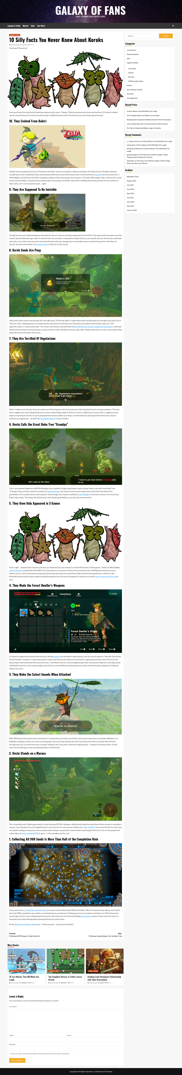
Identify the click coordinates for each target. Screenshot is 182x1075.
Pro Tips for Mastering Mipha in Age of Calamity (144, 128)
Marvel (25, 25)
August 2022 (131, 181)
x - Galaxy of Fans (133, 141)
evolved (97, 174)
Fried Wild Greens (47, 418)
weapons (56, 656)
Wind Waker (84, 494)
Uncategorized (132, 98)
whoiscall (130, 145)
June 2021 (130, 202)
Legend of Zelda (14, 25)
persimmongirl (15, 45)
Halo (33, 25)
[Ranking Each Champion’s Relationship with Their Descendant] (105, 961)
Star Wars (41, 25)
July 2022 (130, 185)
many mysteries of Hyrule (105, 576)
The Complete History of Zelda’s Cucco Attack (65, 978)
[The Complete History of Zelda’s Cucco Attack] (65, 961)
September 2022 (133, 176)
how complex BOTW (30, 833)
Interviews (132, 68)
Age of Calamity (15, 570)
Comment (13, 1006)
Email (69, 1035)
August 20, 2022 (26, 45)
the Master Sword (42, 244)
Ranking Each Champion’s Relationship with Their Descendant (104, 978)
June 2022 (130, 189)
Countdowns (131, 50)
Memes (23, 971)
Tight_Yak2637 (89, 827)
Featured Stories (133, 54)
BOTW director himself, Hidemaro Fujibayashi (93, 326)
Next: (105, 934)
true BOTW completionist (35, 910)
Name (12, 1035)
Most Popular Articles (134, 89)
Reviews (131, 77)
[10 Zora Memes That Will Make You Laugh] (26, 961)
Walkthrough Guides (135, 81)
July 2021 (130, 197)
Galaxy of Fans (90, 10)
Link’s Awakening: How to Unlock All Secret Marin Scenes (147, 124)
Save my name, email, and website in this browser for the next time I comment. (40, 1054)
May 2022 (130, 193)
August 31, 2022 (104, 983)
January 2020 (132, 210)
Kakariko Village (53, 491)
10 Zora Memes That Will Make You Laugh (24, 978)
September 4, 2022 (26, 983)
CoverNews (98, 1071)
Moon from (25, 924)
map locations (86, 916)
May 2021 (130, 206)
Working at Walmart (134, 148)
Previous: (24, 934)
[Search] (173, 26)
